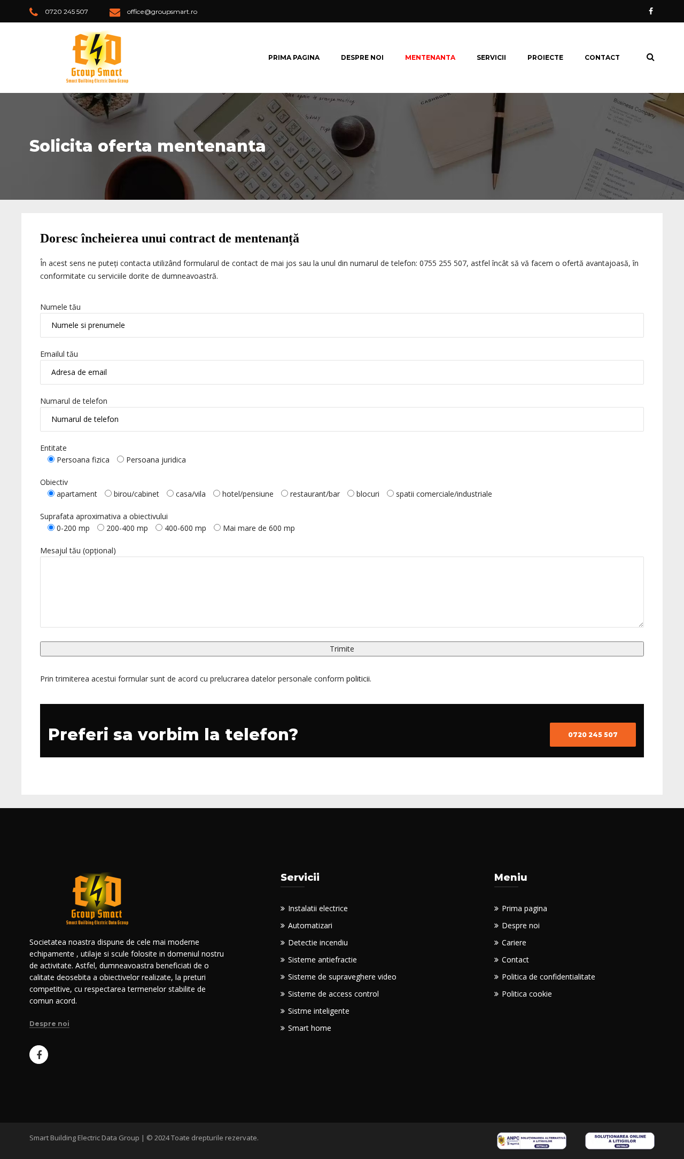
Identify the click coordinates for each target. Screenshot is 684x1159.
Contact (602, 57)
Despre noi (362, 57)
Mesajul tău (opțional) (78, 550)
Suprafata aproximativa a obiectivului (104, 516)
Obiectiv (54, 482)
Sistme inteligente (318, 1011)
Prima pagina (294, 57)
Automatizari (310, 925)
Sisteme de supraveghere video (342, 977)
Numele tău (60, 307)
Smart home (309, 1028)
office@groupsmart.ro (162, 11)
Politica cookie (527, 994)
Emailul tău (59, 354)
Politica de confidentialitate (548, 977)
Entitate (53, 448)
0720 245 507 (66, 11)
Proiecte (545, 57)
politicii (358, 679)
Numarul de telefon (73, 401)
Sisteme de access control (333, 994)
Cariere (514, 942)
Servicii (491, 57)
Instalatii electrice (318, 908)
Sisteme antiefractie (322, 959)
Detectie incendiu (318, 942)
